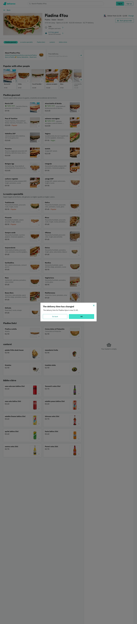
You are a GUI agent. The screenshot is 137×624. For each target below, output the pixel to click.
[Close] (94, 305)
